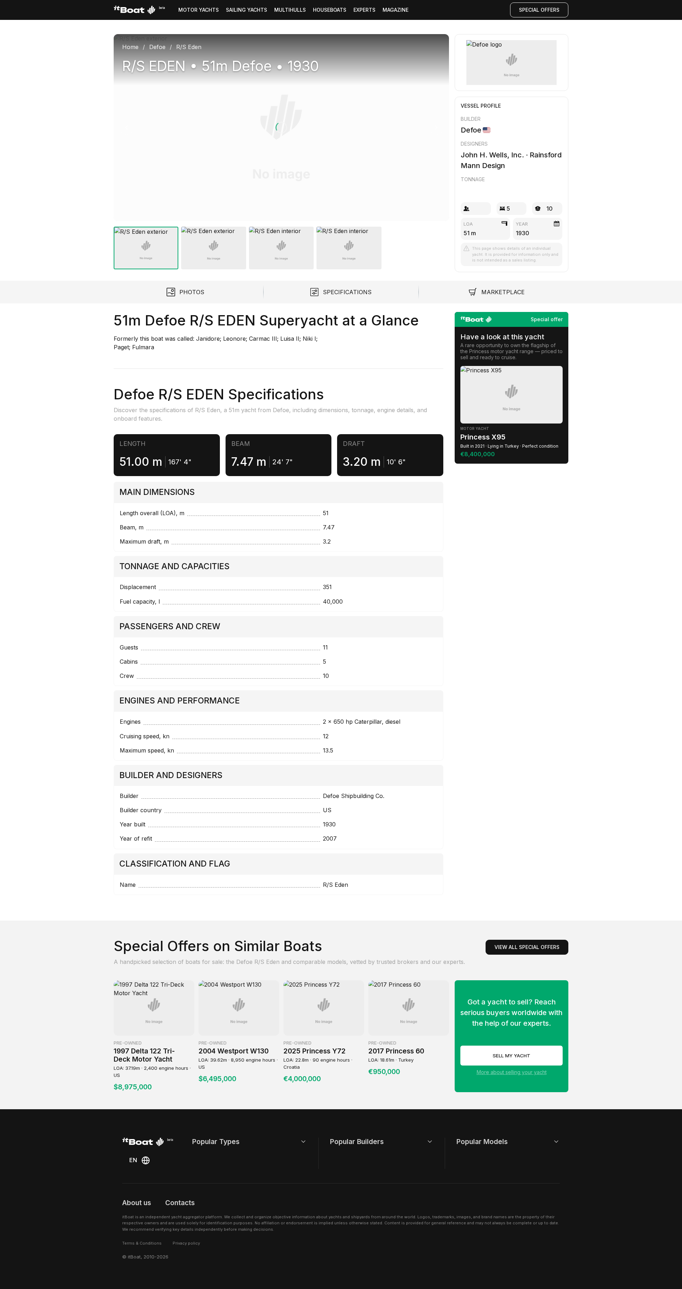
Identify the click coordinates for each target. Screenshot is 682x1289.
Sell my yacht (511, 1055)
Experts (364, 10)
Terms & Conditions (142, 1243)
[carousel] (281, 149)
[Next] (436, 127)
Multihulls (290, 10)
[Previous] (126, 127)
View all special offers (526, 947)
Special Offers (539, 10)
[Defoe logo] (511, 62)
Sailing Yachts (246, 10)
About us (136, 1202)
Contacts (180, 1202)
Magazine (395, 10)
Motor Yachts (198, 10)
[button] (281, 127)
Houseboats (329, 10)
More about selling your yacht (512, 1072)
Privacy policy (186, 1243)
